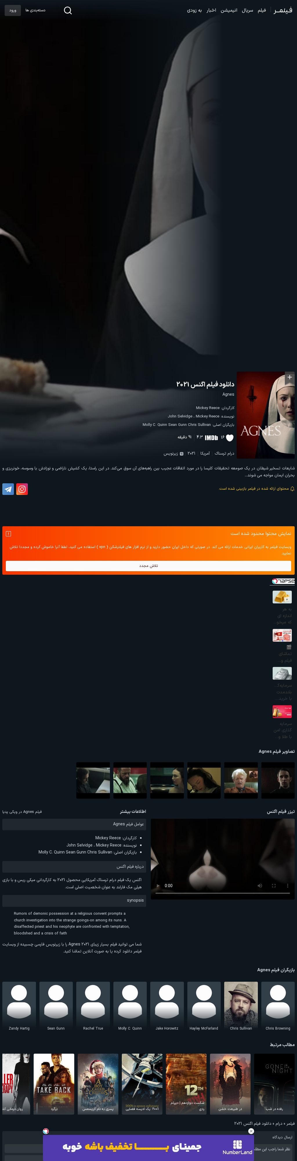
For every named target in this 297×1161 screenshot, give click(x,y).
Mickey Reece (208, 408)
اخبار (211, 10)
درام (230, 454)
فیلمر (291, 1124)
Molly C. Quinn (155, 425)
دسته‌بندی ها (35, 10)
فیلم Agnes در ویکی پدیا (22, 812)
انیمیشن (229, 10)
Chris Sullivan (199, 425)
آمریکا (205, 454)
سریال (247, 10)
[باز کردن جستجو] (68, 10)
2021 (191, 454)
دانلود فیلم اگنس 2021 (205, 385)
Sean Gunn (177, 425)
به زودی (194, 10)
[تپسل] (46, 1131)
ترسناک (220, 454)
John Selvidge (180, 416)
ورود (12, 10)
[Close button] (251, 1131)
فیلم (262, 10)
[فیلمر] (281, 10)
